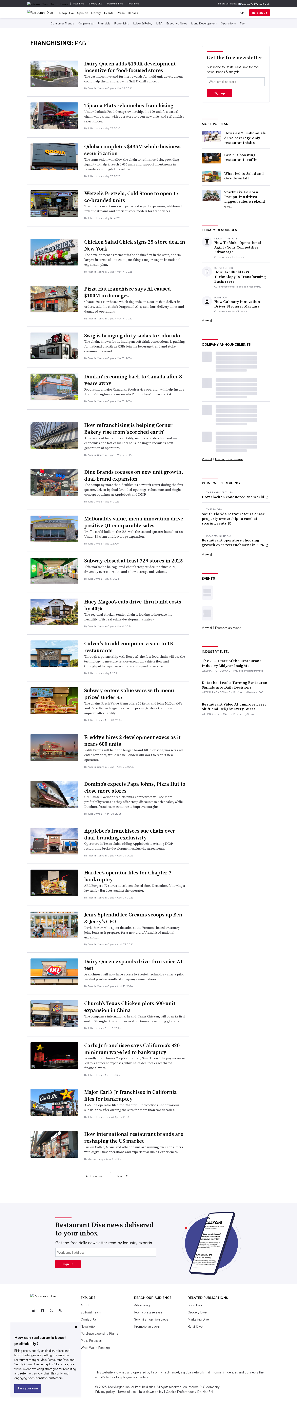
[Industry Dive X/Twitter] (51, 1310)
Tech (243, 23)
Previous (95, 1176)
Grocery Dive (95, 3)
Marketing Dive (115, 3)
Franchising (121, 23)
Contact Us (89, 1319)
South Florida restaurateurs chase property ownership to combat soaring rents (233, 519)
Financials (104, 23)
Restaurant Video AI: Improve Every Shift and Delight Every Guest (234, 706)
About (85, 1305)
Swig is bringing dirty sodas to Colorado (132, 335)
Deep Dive (66, 13)
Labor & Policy (142, 23)
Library (96, 13)
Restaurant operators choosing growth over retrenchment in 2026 (233, 542)
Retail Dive (133, 3)
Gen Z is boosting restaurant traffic (240, 157)
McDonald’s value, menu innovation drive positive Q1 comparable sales (133, 522)
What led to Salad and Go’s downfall (244, 176)
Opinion (82, 13)
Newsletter (88, 1326)
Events (109, 13)
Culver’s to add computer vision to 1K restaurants (129, 647)
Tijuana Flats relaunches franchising (128, 105)
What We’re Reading (95, 1348)
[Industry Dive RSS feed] (60, 1310)
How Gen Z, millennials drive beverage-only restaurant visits (245, 138)
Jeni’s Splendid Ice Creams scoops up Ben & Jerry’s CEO (133, 918)
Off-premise (86, 23)
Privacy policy (105, 1392)
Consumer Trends (62, 23)
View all (207, 321)
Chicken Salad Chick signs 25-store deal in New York (134, 245)
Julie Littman (95, 128)
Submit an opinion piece (151, 1319)
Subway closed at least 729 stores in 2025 (133, 560)
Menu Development (204, 23)
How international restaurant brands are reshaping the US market (133, 1137)
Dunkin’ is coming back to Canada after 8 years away (133, 380)
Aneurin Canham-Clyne (101, 88)
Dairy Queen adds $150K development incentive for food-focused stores (130, 67)
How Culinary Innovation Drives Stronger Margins (237, 304)
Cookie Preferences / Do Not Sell (190, 1392)
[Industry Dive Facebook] (42, 1310)
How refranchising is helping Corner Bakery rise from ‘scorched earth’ (128, 428)
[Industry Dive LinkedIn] (33, 1310)
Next (120, 1176)
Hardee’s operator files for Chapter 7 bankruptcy (128, 876)
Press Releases (127, 13)
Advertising (142, 1305)
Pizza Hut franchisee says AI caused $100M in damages (127, 292)
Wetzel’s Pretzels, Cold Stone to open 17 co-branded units (131, 197)
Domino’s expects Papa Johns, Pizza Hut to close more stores (134, 787)
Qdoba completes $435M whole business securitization (132, 150)
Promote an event (228, 628)
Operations (228, 23)
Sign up (262, 12)
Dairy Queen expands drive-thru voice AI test (133, 965)
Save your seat (28, 1388)
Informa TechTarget (165, 1372)
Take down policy (150, 1392)
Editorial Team (91, 1312)
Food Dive (78, 3)
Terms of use (126, 1392)
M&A (159, 23)
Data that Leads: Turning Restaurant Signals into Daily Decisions (235, 685)
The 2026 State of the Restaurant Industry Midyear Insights (231, 663)
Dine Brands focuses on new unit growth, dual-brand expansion (133, 475)
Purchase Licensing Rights (99, 1333)
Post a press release (229, 459)
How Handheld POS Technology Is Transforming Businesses (240, 277)
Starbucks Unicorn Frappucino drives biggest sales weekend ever (244, 199)
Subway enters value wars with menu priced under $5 (129, 694)
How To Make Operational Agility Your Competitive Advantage (237, 247)
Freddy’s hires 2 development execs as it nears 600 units (132, 741)
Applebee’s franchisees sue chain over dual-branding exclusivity (129, 834)
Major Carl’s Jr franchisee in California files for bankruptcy (130, 1095)
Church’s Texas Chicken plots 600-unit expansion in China (129, 1007)
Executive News (176, 23)
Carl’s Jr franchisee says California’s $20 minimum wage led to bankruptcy (132, 1049)
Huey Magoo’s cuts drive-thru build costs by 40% (132, 605)
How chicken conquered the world (233, 497)
